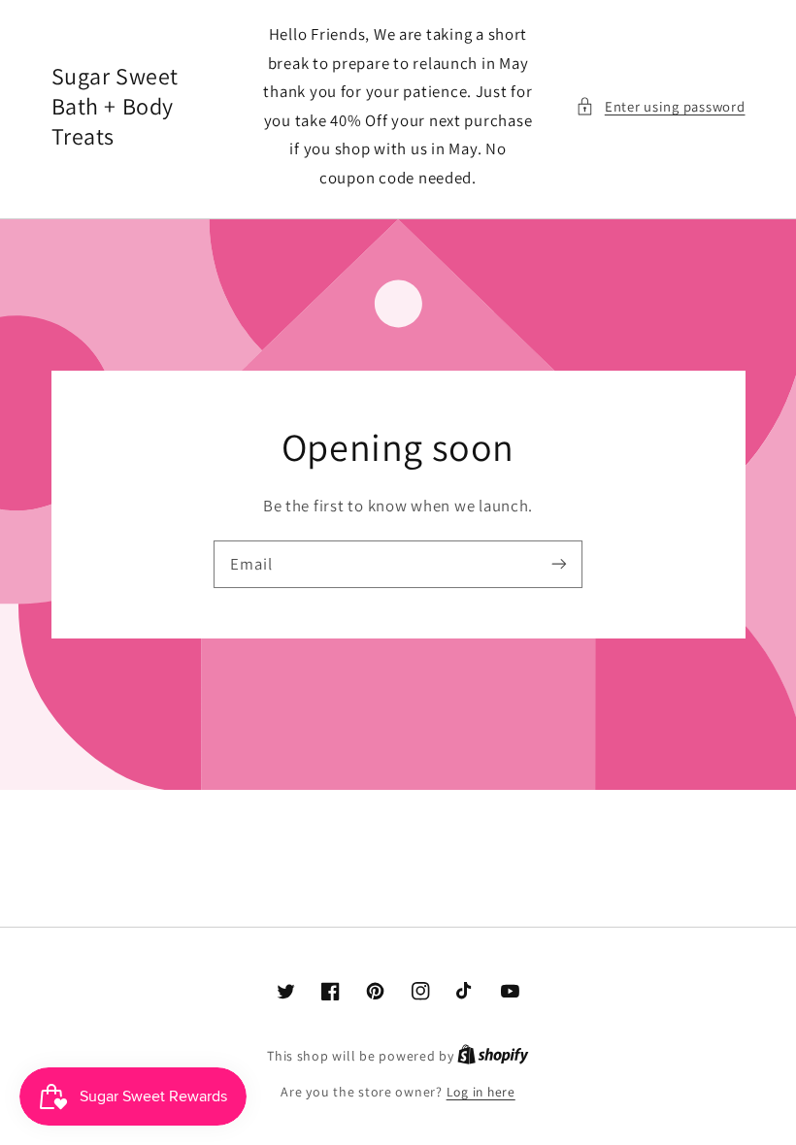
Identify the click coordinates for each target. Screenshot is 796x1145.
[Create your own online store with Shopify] (493, 1055)
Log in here (481, 1091)
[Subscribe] (559, 563)
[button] (660, 106)
